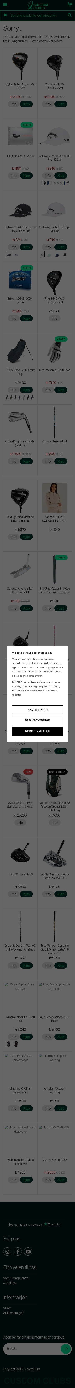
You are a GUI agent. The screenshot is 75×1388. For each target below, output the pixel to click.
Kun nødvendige (37, 720)
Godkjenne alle (37, 731)
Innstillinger (37, 709)
